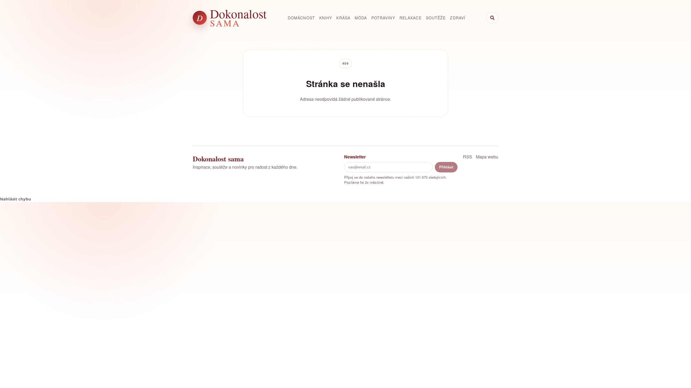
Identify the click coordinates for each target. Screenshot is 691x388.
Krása (343, 17)
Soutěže (436, 17)
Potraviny (383, 17)
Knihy (325, 17)
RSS (467, 157)
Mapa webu (487, 157)
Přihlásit (446, 167)
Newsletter (355, 157)
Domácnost (301, 17)
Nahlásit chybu (15, 199)
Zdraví (457, 17)
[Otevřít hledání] (492, 18)
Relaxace (410, 17)
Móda (361, 17)
